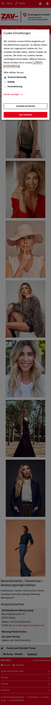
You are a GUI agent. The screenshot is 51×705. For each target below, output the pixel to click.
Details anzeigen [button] (12, 94)
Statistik (11, 82)
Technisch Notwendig (17, 77)
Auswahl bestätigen (25, 106)
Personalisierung (15, 87)
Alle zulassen (25, 115)
